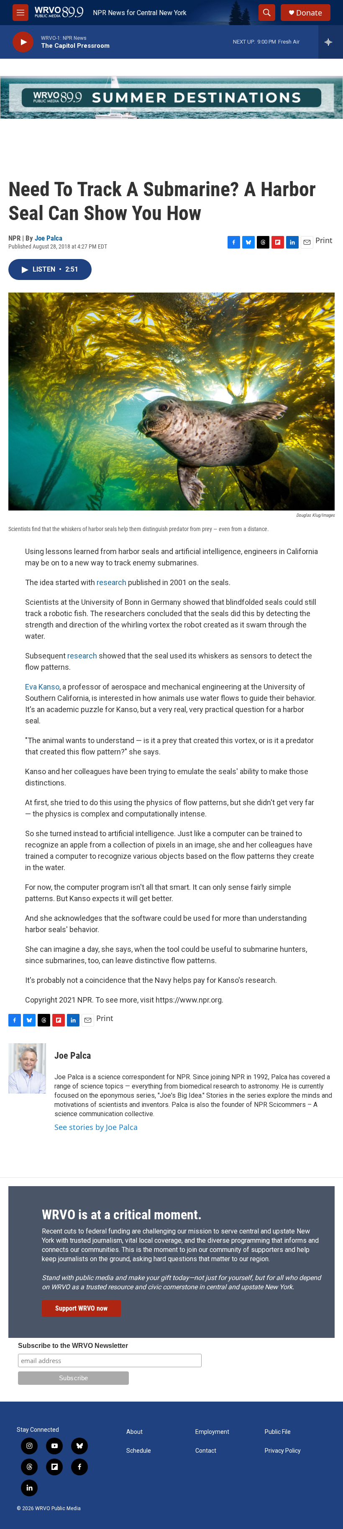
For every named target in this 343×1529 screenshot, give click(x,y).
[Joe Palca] (27, 1068)
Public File (278, 1432)
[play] (23, 42)
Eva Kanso (42, 686)
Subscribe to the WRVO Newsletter (73, 1345)
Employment (212, 1432)
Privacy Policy (283, 1451)
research (111, 582)
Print (324, 240)
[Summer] (171, 97)
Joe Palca (48, 238)
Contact (205, 1451)
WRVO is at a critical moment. (122, 1215)
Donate (309, 12)
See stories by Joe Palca (96, 1127)
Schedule (138, 1451)
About (134, 1432)
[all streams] (330, 42)
